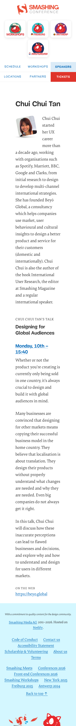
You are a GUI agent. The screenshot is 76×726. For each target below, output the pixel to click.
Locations (13, 76)
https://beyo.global (31, 594)
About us (60, 651)
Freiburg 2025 (22, 686)
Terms (36, 657)
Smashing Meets (19, 668)
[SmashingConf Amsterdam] (38, 48)
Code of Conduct (25, 640)
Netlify (38, 628)
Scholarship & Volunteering (26, 651)
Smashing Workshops (21, 680)
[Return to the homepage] (38, 12)
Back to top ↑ (37, 694)
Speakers (63, 66)
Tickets (63, 76)
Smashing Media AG (23, 622)
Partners (38, 76)
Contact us (51, 640)
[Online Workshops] (15, 29)
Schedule (12, 66)
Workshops (38, 66)
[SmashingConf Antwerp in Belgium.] (61, 29)
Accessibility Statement (36, 645)
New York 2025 (55, 680)
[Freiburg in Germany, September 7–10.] (38, 29)
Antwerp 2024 (49, 686)
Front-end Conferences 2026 (36, 674)
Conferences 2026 (51, 668)
